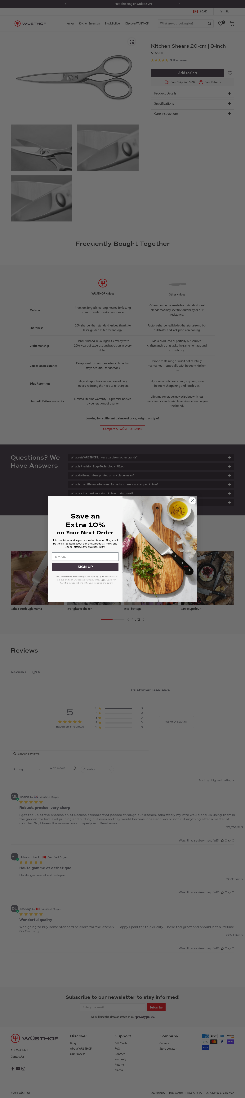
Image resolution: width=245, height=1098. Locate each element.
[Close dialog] (192, 500)
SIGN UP (85, 567)
